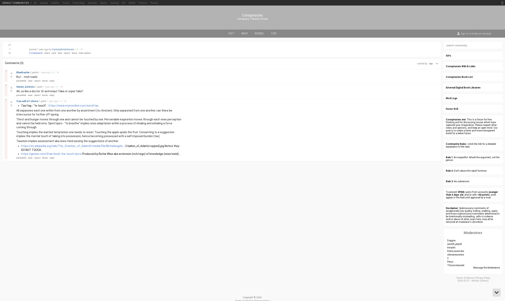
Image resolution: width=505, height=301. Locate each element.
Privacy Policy (483, 278)
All (35, 3)
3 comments (36, 53)
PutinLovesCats (455, 251)
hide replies (85, 53)
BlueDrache (23, 72)
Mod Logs (451, 98)
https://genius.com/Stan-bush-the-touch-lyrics (51, 153)
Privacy (154, 3)
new (244, 33)
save (53, 53)
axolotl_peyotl (454, 244)
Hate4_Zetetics (25, 86)
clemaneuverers (455, 254)
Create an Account (481, 34)
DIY (123, 3)
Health (132, 3)
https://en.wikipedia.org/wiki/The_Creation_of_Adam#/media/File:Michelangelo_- (73, 146)
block (74, 53)
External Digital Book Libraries (463, 87)
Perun (450, 261)
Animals (92, 3)
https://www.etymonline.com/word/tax (73, 105)
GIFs (448, 55)
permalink (21, 81)
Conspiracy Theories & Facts (252, 19)
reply (51, 81)
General (44, 3)
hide (60, 53)
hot (231, 33)
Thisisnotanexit (455, 265)
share (47, 53)
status (484, 280)
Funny (66, 3)
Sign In (464, 34)
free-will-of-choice (27, 101)
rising (259, 33)
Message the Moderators (486, 267)
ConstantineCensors (63, 49)
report (67, 53)
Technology (78, 3)
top (274, 33)
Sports (103, 3)
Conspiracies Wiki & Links (460, 66)
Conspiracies (252, 15)
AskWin (55, 3)
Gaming (114, 3)
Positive (143, 3)
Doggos (451, 240)
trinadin (451, 247)
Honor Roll (452, 109)
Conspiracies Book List (459, 77)
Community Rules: (456, 144)
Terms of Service (465, 278)
